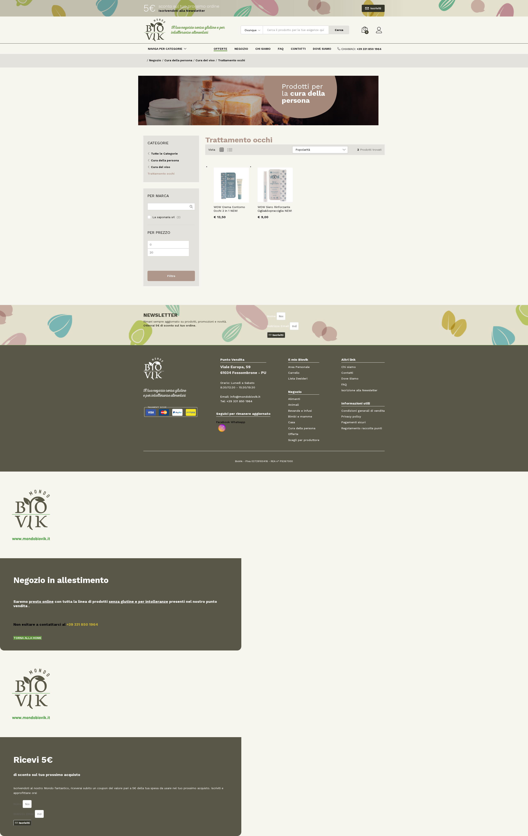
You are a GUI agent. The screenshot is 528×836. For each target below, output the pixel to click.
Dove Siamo (322, 48)
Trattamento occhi (160, 173)
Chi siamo (348, 367)
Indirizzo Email (278, 326)
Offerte (220, 48)
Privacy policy (351, 416)
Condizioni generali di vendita (363, 410)
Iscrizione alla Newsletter (359, 390)
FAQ (281, 48)
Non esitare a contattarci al (55, 624)
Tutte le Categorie (164, 153)
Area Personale (299, 367)
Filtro (171, 276)
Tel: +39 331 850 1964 (236, 401)
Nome (272, 316)
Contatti (298, 48)
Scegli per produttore (303, 440)
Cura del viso (160, 167)
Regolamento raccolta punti (361, 428)
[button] (27, 638)
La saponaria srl (163, 217)
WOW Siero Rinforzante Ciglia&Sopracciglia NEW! (275, 208)
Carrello (293, 372)
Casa (291, 422)
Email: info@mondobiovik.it (240, 396)
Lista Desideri (298, 378)
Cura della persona (165, 160)
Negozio (241, 48)
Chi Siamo (263, 48)
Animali (293, 404)
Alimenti (294, 399)
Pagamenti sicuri (353, 422)
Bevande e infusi (300, 410)
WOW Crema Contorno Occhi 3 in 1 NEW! (229, 208)
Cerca (339, 30)
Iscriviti (375, 8)
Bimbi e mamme (300, 416)
